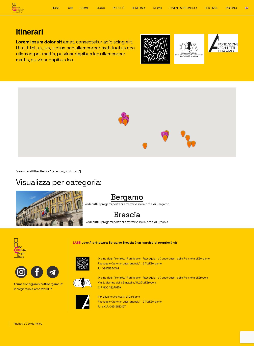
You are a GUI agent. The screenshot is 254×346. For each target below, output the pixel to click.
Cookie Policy (34, 323)
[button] (125, 122)
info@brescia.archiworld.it (33, 289)
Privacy (18, 323)
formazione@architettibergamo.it (38, 284)
